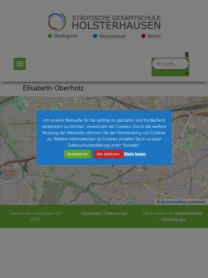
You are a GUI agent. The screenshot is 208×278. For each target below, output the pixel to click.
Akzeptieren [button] (77, 154)
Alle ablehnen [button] (108, 154)
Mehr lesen (135, 153)
